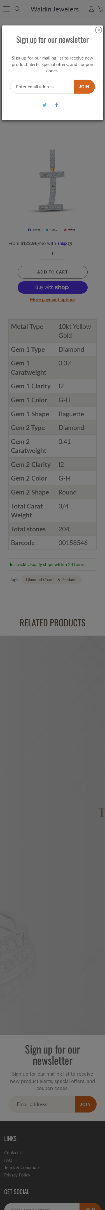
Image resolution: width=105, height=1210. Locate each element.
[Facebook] (57, 105)
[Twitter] (45, 105)
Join (84, 86)
